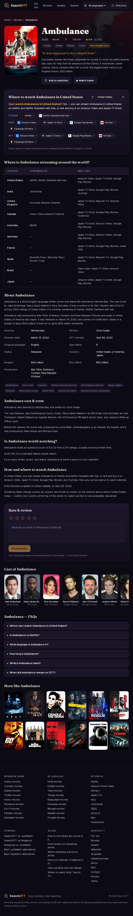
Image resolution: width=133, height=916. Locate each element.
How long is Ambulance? (23, 653)
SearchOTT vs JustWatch (18, 836)
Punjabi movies (56, 817)
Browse (47, 5)
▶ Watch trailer (85, 80)
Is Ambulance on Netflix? (23, 635)
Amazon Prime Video (102, 786)
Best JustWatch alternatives (20, 849)
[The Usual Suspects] (34, 736)
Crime (82, 45)
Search (74, 5)
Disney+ (95, 790)
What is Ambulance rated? (24, 663)
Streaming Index (100, 858)
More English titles (99, 45)
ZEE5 (94, 808)
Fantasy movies (13, 813)
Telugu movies (56, 795)
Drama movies (12, 790)
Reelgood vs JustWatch (17, 845)
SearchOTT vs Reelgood (18, 840)
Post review (19, 548)
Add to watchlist (58, 80)
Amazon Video (28, 122)
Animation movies (14, 817)
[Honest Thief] (77, 736)
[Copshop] (77, 705)
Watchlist (96, 849)
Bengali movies (56, 808)
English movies (56, 786)
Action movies (12, 781)
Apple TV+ (96, 795)
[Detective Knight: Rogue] (98, 705)
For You (36, 5)
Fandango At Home (23, 128)
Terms (94, 881)
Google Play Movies (83, 122)
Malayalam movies (58, 799)
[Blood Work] (55, 736)
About (94, 863)
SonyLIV (95, 813)
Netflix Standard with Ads (56, 115)
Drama (70, 45)
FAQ (93, 867)
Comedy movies (13, 786)
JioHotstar (97, 804)
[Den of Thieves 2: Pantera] (119, 705)
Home (7, 19)
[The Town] (119, 736)
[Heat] (13, 705)
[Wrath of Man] (34, 705)
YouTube (109, 122)
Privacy (95, 876)
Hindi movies (55, 781)
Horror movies (12, 799)
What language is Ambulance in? (27, 644)
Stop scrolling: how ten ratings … (66, 867)
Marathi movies (56, 813)
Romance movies (14, 804)
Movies (18, 19)
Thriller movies (12, 795)
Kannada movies (57, 804)
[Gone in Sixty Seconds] (13, 736)
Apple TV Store (54, 122)
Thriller (47, 45)
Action (59, 45)
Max (93, 817)
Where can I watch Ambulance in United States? (37, 625)
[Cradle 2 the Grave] (55, 705)
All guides (96, 854)
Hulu (93, 799)
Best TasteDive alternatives (19, 854)
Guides (61, 5)
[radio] (11, 518)
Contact (95, 872)
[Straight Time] (98, 736)
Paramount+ (97, 822)
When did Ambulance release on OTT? (31, 672)
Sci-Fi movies (12, 808)
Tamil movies (55, 790)
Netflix (28, 115)
